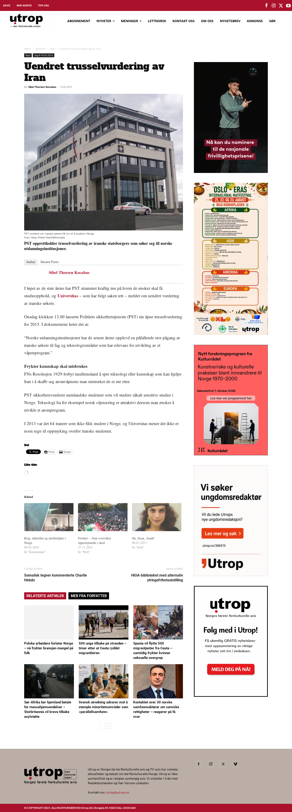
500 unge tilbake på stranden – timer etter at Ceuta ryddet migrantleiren (102, 648)
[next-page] (109, 726)
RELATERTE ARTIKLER (45, 596)
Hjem (27, 49)
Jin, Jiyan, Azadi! (143, 538)
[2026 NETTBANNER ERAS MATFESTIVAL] (231, 333)
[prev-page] (101, 726)
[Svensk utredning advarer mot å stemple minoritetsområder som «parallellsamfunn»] (103, 681)
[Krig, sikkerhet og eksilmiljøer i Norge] (48, 517)
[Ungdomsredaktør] (231, 574)
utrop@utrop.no (117, 792)
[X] (223, 764)
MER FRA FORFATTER (89, 596)
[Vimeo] (235, 764)
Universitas (67, 295)
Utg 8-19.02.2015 (43, 55)
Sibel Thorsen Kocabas (42, 87)
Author (30, 262)
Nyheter (40, 49)
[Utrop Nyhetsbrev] (231, 695)
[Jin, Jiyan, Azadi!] (156, 517)
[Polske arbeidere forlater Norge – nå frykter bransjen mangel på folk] (49, 622)
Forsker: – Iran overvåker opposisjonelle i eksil (94, 540)
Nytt (52, 49)
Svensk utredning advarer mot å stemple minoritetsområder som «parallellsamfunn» (103, 707)
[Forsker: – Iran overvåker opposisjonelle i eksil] (102, 517)
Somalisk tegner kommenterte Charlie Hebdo (55, 577)
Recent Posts (50, 262)
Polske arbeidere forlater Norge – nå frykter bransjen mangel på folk (48, 648)
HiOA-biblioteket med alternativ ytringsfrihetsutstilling (157, 577)
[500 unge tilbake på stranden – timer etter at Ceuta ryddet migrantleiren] (103, 622)
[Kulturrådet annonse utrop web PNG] (231, 454)
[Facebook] (198, 764)
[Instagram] (210, 764)
